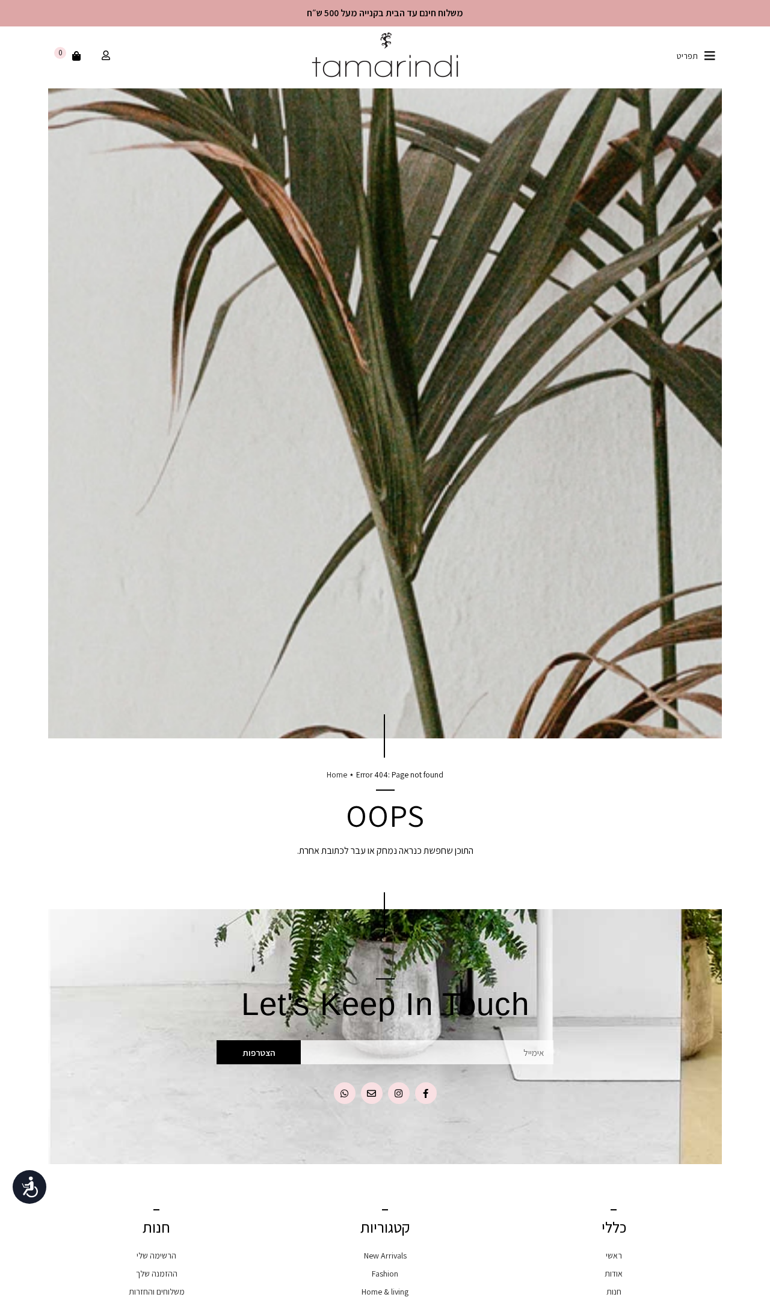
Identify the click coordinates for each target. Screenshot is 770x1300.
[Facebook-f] (426, 1093)
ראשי (614, 1255)
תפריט (687, 56)
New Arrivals (385, 1255)
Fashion (385, 1273)
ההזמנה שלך (156, 1273)
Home (337, 774)
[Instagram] (399, 1093)
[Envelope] (372, 1093)
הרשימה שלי (156, 1255)
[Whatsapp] (345, 1093)
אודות (614, 1273)
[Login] (104, 56)
